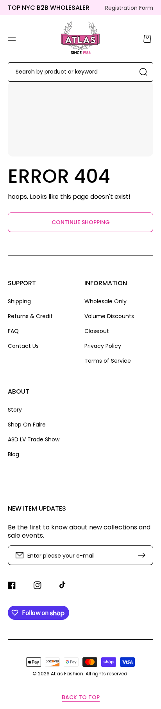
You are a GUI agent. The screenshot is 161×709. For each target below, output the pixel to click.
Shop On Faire (27, 424)
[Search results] (143, 72)
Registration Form (129, 8)
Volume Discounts (109, 316)
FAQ (13, 331)
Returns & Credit (30, 316)
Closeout (96, 331)
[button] (11, 38)
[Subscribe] (143, 555)
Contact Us (23, 345)
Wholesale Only (105, 301)
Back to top (81, 697)
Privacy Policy (102, 346)
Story (15, 410)
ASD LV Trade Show (33, 439)
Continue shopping (81, 222)
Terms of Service (107, 360)
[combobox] (80, 72)
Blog (13, 454)
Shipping (19, 301)
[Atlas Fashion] (80, 38)
